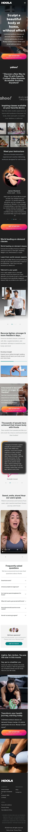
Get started (14, 56)
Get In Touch (14, 643)
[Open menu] (25, 2)
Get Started (14, 409)
